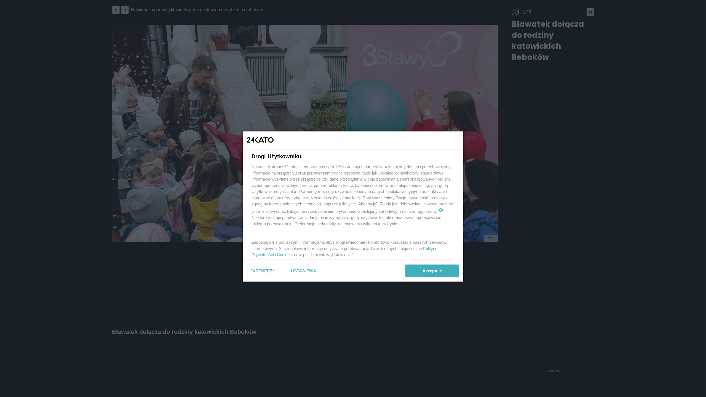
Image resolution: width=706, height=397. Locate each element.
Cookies (284, 254)
